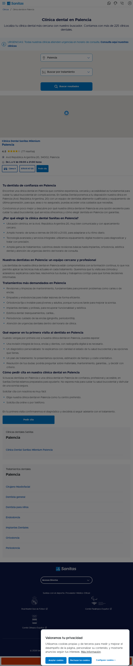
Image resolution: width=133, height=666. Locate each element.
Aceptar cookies (56, 660)
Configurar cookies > (105, 660)
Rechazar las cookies (80, 660)
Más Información (91, 652)
